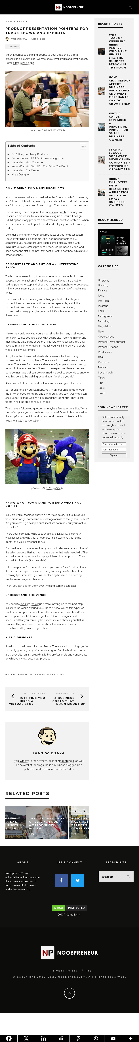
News (101, 331)
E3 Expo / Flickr (54, 488)
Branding (103, 285)
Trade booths (13, 276)
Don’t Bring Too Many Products (30, 154)
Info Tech (103, 300)
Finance (102, 290)
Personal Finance (108, 346)
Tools (101, 387)
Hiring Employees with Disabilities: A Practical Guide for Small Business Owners (120, 192)
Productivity (105, 352)
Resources (104, 362)
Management (105, 316)
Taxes (101, 377)
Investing (103, 305)
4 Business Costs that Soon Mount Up (68, 701)
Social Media (105, 372)
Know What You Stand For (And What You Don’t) (40, 166)
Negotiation (104, 326)
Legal (101, 311)
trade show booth (55, 212)
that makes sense (53, 383)
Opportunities (106, 336)
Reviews (103, 367)
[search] (128, 876)
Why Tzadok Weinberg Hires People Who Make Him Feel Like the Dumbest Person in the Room (118, 51)
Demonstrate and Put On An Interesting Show (38, 158)
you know (24, 333)
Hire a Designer (21, 174)
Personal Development (111, 341)
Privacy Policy (64, 970)
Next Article (65, 693)
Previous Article (32, 693)
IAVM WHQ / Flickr (54, 130)
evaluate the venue (31, 604)
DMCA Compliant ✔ (69, 914)
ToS (88, 970)
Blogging (103, 280)
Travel (101, 393)
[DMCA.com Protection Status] (69, 910)
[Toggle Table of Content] (81, 146)
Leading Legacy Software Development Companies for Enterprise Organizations (122, 159)
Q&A (101, 357)
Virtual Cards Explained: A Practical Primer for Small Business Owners (118, 126)
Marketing (13, 47)
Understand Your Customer (28, 162)
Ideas (101, 295)
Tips (100, 382)
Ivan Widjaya (18, 39)
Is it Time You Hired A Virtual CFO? (27, 701)
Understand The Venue (25, 170)
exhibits (11, 674)
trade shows (56, 674)
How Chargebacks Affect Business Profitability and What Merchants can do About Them (121, 90)
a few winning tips (23, 62)
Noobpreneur (66, 760)
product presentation (32, 674)
